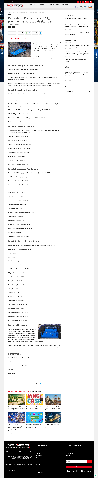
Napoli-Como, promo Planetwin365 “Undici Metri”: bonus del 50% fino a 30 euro (77, 33)
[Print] (36, 33)
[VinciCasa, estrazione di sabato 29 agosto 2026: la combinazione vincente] (34, 399)
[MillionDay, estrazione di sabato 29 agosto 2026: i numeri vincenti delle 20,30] (53, 399)
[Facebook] (78, 2)
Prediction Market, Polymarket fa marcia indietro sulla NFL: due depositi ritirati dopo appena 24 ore (77, 19)
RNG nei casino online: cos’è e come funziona (76, 79)
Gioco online (38, 9)
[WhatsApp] (26, 33)
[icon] (71, 472)
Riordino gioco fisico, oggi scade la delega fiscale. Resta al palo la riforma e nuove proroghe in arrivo (77, 73)
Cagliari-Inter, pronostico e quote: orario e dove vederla (76, 66)
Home (9, 12)
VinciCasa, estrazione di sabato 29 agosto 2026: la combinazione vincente (33, 408)
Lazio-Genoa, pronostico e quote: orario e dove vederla (76, 60)
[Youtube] (91, 2)
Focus (13, 12)
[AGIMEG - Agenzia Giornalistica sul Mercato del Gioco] (14, 6)
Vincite (43, 9)
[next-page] (11, 434)
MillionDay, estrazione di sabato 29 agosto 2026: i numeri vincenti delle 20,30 (52, 408)
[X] (88, 2)
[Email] (33, 33)
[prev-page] (9, 434)
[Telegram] (86, 2)
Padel (51, 9)
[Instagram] (80, 2)
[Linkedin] (83, 2)
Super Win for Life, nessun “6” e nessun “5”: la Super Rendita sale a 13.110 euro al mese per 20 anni (16, 408)
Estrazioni (57, 9)
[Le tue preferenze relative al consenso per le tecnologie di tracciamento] (95, 475)
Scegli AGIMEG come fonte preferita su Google (24, 38)
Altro (68, 9)
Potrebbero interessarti (18, 391)
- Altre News (35, 391)
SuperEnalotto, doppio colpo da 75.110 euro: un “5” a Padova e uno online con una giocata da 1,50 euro (34, 426)
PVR (48, 9)
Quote (62, 9)
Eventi (10, 27)
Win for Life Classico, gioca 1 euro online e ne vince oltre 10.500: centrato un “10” (53, 426)
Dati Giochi (30, 9)
